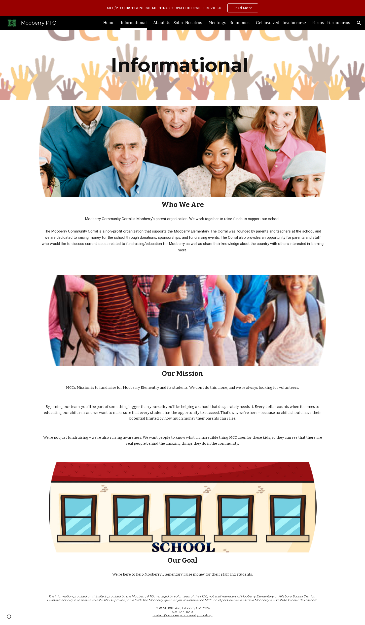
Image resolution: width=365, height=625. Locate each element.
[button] (359, 23)
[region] (182, 8)
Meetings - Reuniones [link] (229, 22)
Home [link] (108, 22)
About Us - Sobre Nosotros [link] (177, 22)
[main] (182, 65)
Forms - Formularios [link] (331, 22)
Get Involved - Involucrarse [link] (281, 22)
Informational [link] (134, 22)
